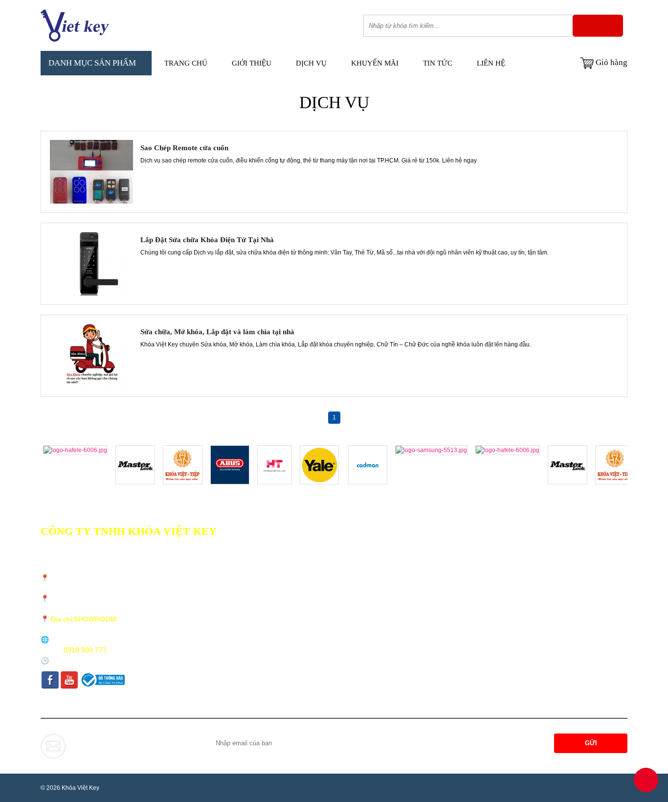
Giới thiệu (251, 63)
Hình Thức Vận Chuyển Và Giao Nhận (332, 556)
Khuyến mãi (375, 63)
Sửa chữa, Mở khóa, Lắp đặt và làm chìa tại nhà (217, 332)
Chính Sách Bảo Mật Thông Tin (323, 582)
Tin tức (437, 63)
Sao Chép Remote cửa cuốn (184, 148)
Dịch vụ (311, 63)
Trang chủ (185, 63)
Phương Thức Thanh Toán (315, 569)
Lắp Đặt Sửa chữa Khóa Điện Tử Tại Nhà (207, 240)
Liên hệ (491, 63)
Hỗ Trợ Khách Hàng (307, 594)
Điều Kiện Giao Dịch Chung (318, 544)
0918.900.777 (85, 650)
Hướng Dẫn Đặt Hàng (309, 607)
